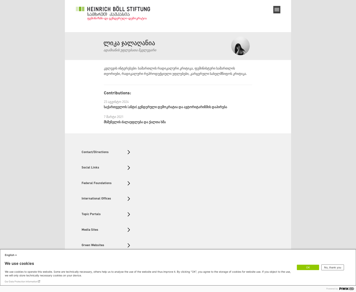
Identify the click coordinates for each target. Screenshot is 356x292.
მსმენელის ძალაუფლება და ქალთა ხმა (135, 122)
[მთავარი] (113, 13)
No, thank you (332, 267)
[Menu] (277, 9)
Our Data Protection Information (21, 281)
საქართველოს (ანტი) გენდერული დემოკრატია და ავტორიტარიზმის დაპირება (165, 107)
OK (308, 267)
